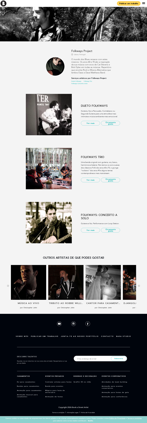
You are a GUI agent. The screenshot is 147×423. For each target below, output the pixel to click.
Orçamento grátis (110, 123)
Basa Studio (123, 336)
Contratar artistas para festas (58, 382)
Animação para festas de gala (115, 392)
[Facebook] (88, 328)
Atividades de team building (114, 382)
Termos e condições (58, 412)
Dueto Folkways (76, 81)
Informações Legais (73, 412)
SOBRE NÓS (22, 336)
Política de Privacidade (88, 412)
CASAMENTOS (23, 376)
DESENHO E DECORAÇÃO (85, 376)
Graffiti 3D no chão (82, 382)
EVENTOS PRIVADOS (54, 376)
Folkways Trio (88, 81)
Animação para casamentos (29, 390)
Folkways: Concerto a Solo (79, 83)
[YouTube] (59, 328)
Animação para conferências (114, 396)
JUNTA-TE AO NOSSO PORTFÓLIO (80, 336)
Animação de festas (54, 396)
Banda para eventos (54, 386)
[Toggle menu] (144, 3)
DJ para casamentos (26, 382)
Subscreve (118, 358)
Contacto (107, 336)
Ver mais (90, 123)
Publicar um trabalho (128, 3)
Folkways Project (81, 51)
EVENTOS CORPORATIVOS (114, 376)
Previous (8, 286)
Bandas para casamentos (28, 386)
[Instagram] (74, 328)
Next (139, 286)
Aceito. (90, 421)
